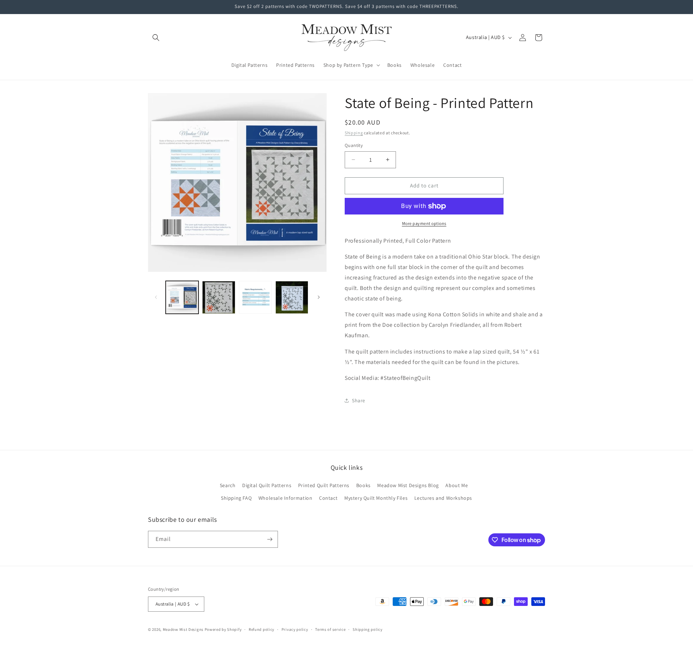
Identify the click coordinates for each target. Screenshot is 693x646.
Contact (328, 498)
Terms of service (330, 629)
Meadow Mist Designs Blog (408, 485)
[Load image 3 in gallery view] (255, 297)
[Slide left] (156, 297)
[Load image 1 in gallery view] (182, 297)
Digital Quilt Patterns (266, 485)
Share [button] (358, 400)
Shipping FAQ (236, 498)
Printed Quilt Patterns (323, 485)
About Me (456, 485)
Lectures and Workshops (443, 498)
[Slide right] (319, 297)
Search (228, 485)
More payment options (424, 223)
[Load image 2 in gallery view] (218, 297)
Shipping (354, 132)
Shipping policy (368, 629)
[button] (156, 37)
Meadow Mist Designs (183, 629)
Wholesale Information (285, 498)
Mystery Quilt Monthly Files (375, 498)
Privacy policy (295, 629)
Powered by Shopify (223, 629)
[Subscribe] (270, 539)
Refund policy (261, 629)
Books (363, 485)
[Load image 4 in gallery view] (291, 297)
